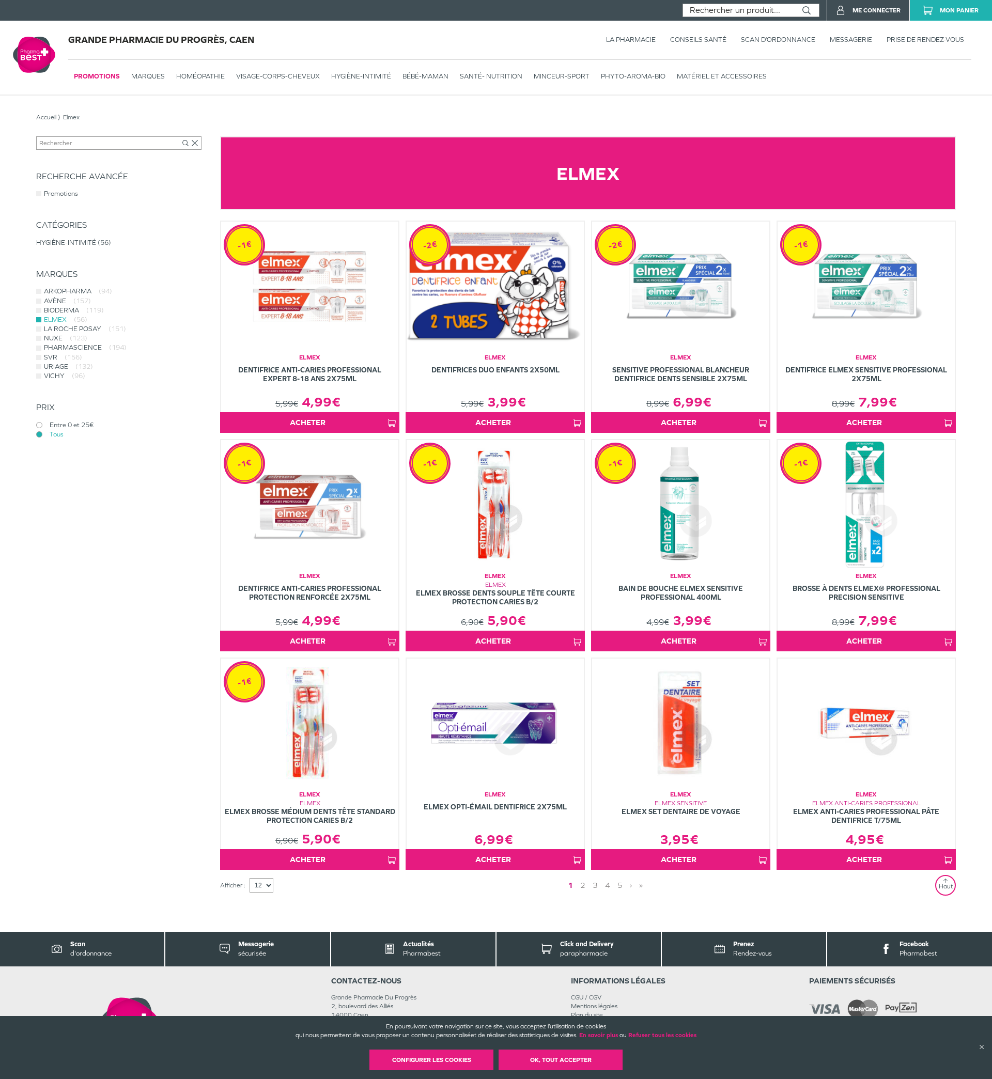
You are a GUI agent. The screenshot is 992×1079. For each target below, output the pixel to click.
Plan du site (587, 1015)
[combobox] (738, 10)
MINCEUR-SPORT (562, 76)
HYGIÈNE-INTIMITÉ (361, 76)
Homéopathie (200, 76)
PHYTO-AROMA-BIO (633, 76)
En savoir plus (598, 1035)
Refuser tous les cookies (662, 1035)
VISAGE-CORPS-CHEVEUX (278, 76)
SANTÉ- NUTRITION (491, 76)
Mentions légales (594, 1006)
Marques (148, 76)
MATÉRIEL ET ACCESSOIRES (722, 76)
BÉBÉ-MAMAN (425, 76)
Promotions (97, 76)
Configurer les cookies (431, 1060)
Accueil (46, 117)
